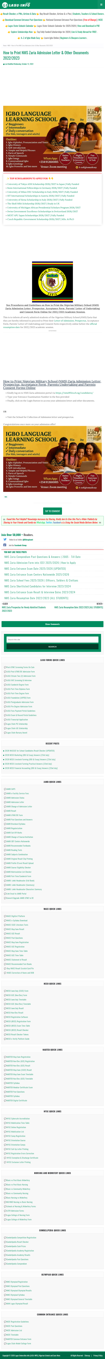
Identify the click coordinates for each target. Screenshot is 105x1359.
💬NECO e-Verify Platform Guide (16, 1038)
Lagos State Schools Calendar (20, 25)
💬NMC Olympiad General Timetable (18, 1299)
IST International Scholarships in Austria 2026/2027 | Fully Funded (40, 195)
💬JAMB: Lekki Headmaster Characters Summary (23, 889)
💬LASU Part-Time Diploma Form (17, 689)
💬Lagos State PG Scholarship (16, 723)
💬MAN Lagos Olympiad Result (16, 1303)
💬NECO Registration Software (16, 1016)
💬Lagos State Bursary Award (15, 732)
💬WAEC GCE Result (12, 933)
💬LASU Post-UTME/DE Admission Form (19, 671)
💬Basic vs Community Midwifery (17, 1188)
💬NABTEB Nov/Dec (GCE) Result (17, 1065)
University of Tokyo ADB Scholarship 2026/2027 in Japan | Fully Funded (43, 184)
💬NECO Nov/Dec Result (13, 1012)
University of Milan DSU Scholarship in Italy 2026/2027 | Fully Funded (42, 192)
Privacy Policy (97, 1355)
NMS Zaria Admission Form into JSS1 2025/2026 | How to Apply (40, 563)
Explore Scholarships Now (22, 31)
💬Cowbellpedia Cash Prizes (15, 1246)
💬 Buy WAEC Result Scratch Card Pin (19, 968)
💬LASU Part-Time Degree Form (16, 693)
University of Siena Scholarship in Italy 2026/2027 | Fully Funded (39, 199)
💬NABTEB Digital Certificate (15, 1100)
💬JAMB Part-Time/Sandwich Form (17, 876)
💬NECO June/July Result (14, 1008)
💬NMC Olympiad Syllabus (14, 1294)
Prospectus (80, 320)
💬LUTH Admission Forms (14, 1210)
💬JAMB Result (10, 810)
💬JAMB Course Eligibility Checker (17, 867)
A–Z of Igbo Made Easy (30, 37)
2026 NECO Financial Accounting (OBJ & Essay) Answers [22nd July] (31, 768)
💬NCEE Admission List (13, 1330)
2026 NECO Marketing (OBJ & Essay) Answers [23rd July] (27, 755)
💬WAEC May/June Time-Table (16, 950)
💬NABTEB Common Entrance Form (17, 1339)
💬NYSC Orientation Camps (14, 1144)
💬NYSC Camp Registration (14, 1135)
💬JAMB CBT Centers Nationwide (17, 841)
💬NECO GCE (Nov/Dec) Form (15, 995)
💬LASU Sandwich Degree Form (16, 684)
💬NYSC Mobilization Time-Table (16, 1122)
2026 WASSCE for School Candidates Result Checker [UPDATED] (30, 750)
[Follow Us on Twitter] (5, 539)
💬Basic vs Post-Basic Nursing (16, 1184)
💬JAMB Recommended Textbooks (17, 845)
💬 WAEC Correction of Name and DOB (19, 972)
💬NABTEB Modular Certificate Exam (18, 1087)
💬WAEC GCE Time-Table (13, 955)
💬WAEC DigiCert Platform (14, 916)
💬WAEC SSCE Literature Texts (16, 924)
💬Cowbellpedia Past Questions (16, 1259)
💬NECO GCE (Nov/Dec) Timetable (17, 1003)
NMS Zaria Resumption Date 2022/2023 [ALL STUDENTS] (36, 598)
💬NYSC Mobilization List (14, 1131)
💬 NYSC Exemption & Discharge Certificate (21, 1157)
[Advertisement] (52, 88)
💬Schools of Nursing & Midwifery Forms (20, 1206)
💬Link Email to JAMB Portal (15, 893)
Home (4, 45)
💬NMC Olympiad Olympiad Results (18, 1290)
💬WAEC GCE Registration (14, 946)
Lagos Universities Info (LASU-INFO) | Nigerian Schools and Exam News (37, 1355)
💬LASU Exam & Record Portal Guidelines (20, 715)
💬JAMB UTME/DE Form (13, 815)
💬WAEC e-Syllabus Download (15, 920)
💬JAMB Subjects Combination (16, 854)
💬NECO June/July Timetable (15, 999)
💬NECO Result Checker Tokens (16, 1034)
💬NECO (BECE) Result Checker (16, 1030)
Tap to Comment (52, 511)
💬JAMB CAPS (9, 789)
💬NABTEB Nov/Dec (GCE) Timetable (18, 1078)
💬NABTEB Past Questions (14, 1091)
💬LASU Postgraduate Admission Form (19, 702)
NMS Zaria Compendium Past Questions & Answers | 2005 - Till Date (42, 557)
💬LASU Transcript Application (16, 719)
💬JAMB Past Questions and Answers (18, 819)
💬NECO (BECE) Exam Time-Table (17, 1025)
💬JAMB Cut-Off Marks (13, 832)
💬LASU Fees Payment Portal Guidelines (19, 710)
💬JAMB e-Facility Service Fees (16, 793)
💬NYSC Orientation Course (14, 1140)
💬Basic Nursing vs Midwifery (15, 1197)
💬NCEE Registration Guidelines (16, 1321)
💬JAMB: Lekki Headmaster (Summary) (19, 884)
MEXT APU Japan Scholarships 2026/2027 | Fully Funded (35, 215)
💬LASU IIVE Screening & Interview (18, 680)
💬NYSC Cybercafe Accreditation (17, 1118)
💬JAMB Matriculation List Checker (18, 871)
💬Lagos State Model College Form (17, 1343)
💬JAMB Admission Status (14, 797)
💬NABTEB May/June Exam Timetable (18, 1074)
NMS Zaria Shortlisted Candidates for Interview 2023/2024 (37, 586)
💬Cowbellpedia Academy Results (17, 1254)
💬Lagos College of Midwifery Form (18, 1219)
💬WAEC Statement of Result (15, 959)
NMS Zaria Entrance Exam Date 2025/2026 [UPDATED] (35, 568)
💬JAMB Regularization (13, 828)
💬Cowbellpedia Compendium (15, 1263)
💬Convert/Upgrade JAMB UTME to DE (19, 898)
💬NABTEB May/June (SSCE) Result (18, 1069)
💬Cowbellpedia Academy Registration (19, 1250)
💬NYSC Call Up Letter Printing (16, 1149)
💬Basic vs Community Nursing (16, 1193)
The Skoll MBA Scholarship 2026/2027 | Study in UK (33, 203)
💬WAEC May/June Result (14, 929)
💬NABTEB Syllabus (12, 1083)
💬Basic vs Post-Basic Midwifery (17, 1180)
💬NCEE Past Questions (13, 1326)
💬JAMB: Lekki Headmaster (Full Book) (19, 880)
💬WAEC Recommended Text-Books (18, 964)
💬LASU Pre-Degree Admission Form (18, 706)
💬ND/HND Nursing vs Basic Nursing (18, 1202)
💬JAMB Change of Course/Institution (18, 836)
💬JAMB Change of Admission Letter (18, 806)
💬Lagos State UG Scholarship (16, 728)
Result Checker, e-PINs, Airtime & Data (19, 13)
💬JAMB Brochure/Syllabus (14, 823)
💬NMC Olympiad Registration (16, 1281)
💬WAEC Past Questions (13, 937)
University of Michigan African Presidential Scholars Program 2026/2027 (44, 207)
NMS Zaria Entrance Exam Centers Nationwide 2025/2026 (36, 574)
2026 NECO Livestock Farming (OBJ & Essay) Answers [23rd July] (30, 759)
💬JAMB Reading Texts (13, 850)
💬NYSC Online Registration (15, 1127)
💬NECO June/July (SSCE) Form (16, 990)
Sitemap (87, 1355)
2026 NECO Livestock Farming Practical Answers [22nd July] (28, 763)
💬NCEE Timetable (11, 1334)
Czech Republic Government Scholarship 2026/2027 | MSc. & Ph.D (40, 219)
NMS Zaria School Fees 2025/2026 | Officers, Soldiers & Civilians (41, 580)
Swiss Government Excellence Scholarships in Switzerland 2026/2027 (42, 211)
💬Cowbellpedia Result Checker (16, 1241)
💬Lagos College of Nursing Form (17, 1215)
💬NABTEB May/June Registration (17, 1056)
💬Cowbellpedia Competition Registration (20, 1237)
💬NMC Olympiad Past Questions (17, 1286)
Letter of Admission (64, 320)
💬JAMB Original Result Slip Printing (18, 858)
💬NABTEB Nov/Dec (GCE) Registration (19, 1061)
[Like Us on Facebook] (4, 544)
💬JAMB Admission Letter (14, 802)
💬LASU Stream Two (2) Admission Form (20, 675)
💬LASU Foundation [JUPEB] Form (17, 697)
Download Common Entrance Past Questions (23, 19)
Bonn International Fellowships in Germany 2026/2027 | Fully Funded (42, 188)
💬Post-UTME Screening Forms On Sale (19, 667)
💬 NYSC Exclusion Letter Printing (17, 1162)
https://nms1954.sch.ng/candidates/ (74, 392)
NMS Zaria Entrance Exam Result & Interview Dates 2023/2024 (39, 592)
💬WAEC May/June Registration (16, 942)
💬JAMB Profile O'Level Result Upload (19, 863)
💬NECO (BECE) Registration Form (17, 1021)
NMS (9, 45)
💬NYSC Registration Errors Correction (19, 1153)
